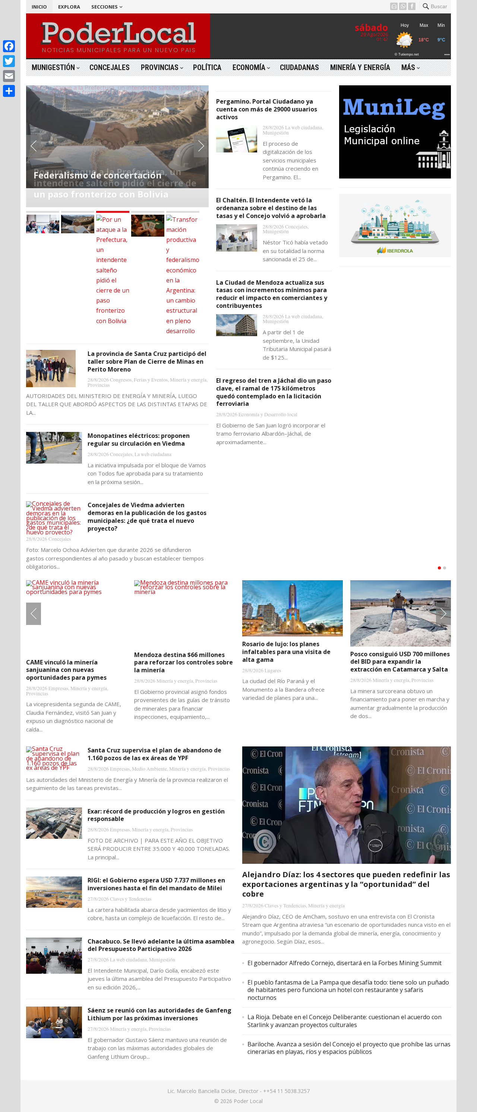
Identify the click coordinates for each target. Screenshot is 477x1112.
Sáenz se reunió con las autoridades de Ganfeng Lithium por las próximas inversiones (159, 1014)
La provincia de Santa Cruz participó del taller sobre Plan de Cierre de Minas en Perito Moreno (147, 361)
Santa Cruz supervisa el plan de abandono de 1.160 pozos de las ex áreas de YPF (154, 754)
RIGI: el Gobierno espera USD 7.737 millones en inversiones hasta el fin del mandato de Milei (156, 884)
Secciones (104, 6)
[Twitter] (8, 61)
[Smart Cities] (395, 255)
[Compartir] (8, 90)
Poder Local (248, 1101)
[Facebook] (8, 46)
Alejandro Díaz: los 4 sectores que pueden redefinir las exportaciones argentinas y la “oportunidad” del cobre (346, 884)
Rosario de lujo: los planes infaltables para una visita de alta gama (286, 652)
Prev (33, 146)
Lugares (273, 670)
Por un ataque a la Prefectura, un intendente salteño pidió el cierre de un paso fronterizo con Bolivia (115, 182)
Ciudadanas (299, 67)
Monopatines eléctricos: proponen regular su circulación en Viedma (139, 440)
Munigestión (53, 67)
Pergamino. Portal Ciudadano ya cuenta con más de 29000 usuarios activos (266, 109)
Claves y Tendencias (130, 898)
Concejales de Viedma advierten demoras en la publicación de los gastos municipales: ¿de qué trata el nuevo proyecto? (147, 516)
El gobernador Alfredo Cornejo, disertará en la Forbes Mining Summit (344, 963)
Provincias (160, 67)
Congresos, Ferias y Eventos (139, 379)
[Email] (8, 76)
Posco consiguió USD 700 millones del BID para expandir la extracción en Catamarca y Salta (400, 662)
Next (201, 146)
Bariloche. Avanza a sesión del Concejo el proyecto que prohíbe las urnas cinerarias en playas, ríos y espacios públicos (349, 1048)
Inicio (39, 6)
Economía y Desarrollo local (267, 414)
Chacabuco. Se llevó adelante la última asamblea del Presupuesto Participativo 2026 (161, 945)
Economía (249, 67)
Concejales (109, 67)
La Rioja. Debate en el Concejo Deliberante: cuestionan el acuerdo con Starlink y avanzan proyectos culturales (344, 1021)
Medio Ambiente (149, 768)
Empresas (58, 688)
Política (207, 67)
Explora (69, 6)
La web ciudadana (153, 454)
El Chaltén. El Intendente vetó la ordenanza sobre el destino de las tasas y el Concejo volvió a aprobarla (271, 208)
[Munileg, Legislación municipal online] (395, 176)
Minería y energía (360, 67)
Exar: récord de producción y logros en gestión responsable (156, 815)
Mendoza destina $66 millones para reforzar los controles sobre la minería (183, 663)
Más (408, 67)
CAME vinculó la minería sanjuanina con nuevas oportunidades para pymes (66, 670)
